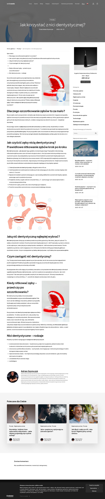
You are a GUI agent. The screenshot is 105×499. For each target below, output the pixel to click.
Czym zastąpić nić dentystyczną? (19, 63)
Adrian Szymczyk (48, 29)
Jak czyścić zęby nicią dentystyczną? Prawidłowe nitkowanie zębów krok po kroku (34, 58)
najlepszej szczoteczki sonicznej (30, 126)
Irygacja (75, 100)
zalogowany (43, 465)
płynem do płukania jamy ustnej (43, 134)
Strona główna (11, 48)
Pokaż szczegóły (24, 496)
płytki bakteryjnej (20, 131)
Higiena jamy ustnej (79, 97)
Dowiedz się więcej (85, 81)
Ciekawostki (77, 94)
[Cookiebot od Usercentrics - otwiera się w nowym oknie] (10, 496)
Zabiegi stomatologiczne (81, 124)
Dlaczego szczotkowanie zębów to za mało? (23, 56)
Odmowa (94, 491)
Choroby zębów (78, 91)
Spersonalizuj (93, 488)
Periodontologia (78, 106)
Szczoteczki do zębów (80, 115)
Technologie (77, 118)
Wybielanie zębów (78, 121)
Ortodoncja (76, 103)
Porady (52, 19)
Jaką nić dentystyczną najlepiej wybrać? (21, 61)
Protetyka (76, 112)
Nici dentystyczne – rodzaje (17, 73)
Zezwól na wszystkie (94, 485)
